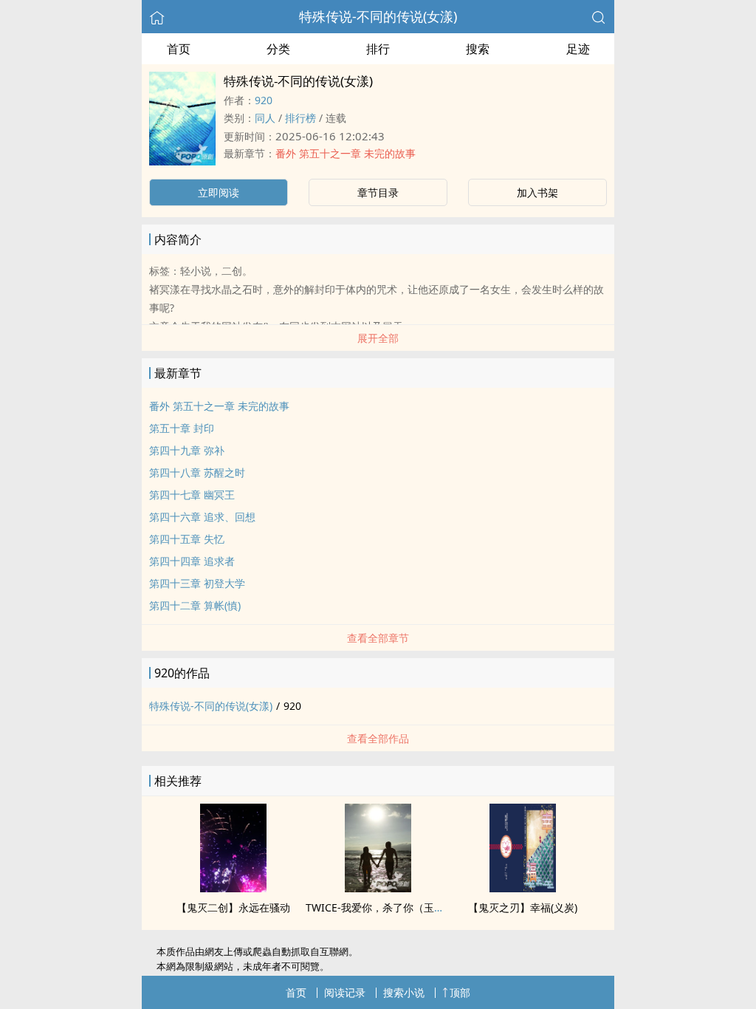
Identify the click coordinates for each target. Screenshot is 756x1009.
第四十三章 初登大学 (197, 583)
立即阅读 (218, 192)
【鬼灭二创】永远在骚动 (233, 907)
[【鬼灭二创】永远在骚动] (233, 888)
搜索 (477, 49)
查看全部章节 (378, 638)
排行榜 (300, 118)
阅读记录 (344, 992)
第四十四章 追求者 (192, 561)
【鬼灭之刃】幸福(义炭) (522, 907)
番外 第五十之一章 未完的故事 (345, 153)
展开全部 (378, 338)
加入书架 (537, 192)
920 (263, 100)
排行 (378, 49)
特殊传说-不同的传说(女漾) (378, 16)
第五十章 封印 (181, 428)
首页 (178, 49)
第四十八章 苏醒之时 (197, 472)
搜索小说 (404, 992)
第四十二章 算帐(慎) (195, 605)
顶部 (460, 992)
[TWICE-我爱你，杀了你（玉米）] (378, 888)
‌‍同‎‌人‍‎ (265, 118)
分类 (278, 49)
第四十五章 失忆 (186, 539)
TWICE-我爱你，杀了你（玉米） (380, 907)
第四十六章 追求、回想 (202, 517)
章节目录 (378, 192)
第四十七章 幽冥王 (192, 495)
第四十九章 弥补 (186, 450)
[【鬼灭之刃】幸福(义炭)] (522, 888)
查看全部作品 (378, 738)
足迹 (578, 49)
